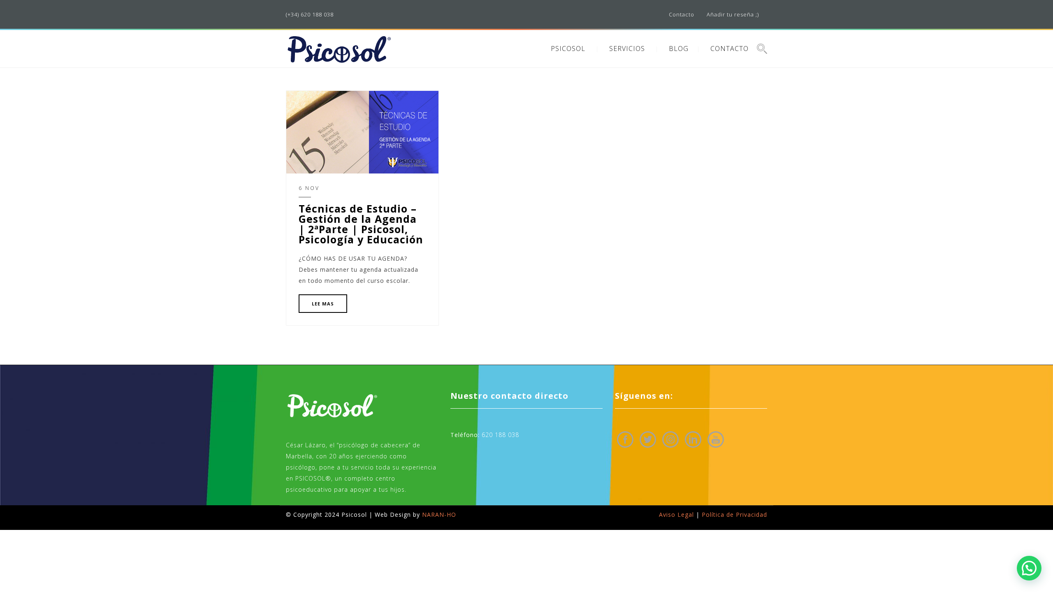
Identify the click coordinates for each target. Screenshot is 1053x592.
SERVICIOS (627, 48)
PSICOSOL (568, 48)
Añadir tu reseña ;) (733, 14)
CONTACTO (729, 48)
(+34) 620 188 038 (310, 14)
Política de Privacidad (734, 514)
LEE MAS (323, 304)
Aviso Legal (676, 514)
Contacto (681, 14)
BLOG (679, 48)
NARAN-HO (439, 514)
